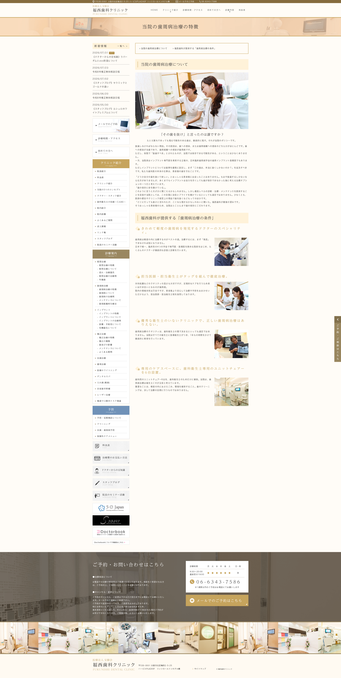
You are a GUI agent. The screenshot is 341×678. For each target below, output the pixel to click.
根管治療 (101, 262)
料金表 (100, 177)
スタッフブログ (105, 239)
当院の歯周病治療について (154, 48)
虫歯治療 (101, 358)
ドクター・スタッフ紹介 (109, 196)
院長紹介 (101, 171)
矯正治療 (101, 334)
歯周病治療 (102, 286)
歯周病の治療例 (107, 297)
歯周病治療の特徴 (108, 289)
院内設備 (101, 214)
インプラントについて (110, 317)
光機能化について (108, 328)
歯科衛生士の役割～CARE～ (111, 202)
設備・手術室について (110, 324)
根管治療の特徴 (107, 265)
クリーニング (103, 424)
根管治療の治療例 (108, 276)
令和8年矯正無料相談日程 (106, 72)
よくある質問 (105, 352)
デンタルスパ (103, 376)
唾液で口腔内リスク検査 (109, 401)
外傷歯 (102, 280)
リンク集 (101, 233)
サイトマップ (200, 669)
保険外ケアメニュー (107, 436)
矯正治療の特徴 (107, 338)
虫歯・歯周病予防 (106, 430)
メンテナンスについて (110, 300)
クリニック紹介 (105, 184)
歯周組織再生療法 (108, 304)
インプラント (103, 310)
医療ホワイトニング (107, 370)
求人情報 (101, 226)
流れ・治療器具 (107, 272)
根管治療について (108, 269)
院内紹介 (101, 208)
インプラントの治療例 (110, 321)
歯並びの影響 (105, 345)
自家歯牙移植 (103, 389)
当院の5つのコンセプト (109, 190)
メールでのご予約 (186, 1)
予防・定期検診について (109, 418)
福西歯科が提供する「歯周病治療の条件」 (195, 48)
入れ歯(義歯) (103, 383)
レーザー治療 (103, 395)
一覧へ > (122, 46)
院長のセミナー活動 (107, 245)
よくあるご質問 (105, 220)
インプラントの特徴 (109, 314)
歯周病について (107, 293)
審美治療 (101, 364)
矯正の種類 (104, 341)
